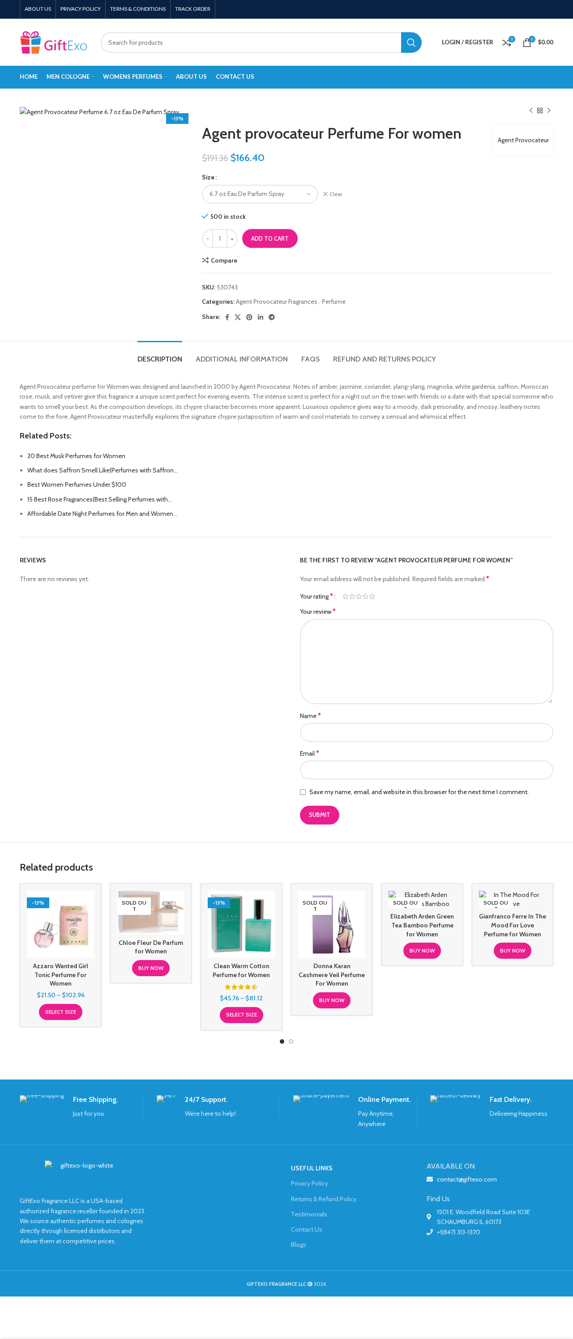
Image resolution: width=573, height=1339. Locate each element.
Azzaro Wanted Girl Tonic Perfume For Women (60, 974)
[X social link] (238, 317)
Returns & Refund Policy (323, 1199)
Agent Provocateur (523, 140)
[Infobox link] (81, 1107)
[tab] (159, 354)
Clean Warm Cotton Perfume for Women (241, 970)
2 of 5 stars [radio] (352, 596)
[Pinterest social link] (249, 317)
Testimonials (309, 1214)
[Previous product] (530, 110)
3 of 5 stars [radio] (358, 596)
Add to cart (270, 238)
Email (309, 753)
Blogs (298, 1245)
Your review (318, 611)
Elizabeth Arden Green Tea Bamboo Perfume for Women (422, 925)
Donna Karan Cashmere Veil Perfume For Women (332, 974)
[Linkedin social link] (260, 317)
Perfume (334, 302)
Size (208, 177)
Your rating (316, 596)
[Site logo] (53, 42)
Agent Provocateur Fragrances (276, 302)
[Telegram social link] (272, 317)
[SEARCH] (411, 42)
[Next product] (548, 110)
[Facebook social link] (227, 317)
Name (310, 715)
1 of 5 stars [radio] (345, 596)
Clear (335, 194)
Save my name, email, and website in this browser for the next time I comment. (419, 792)
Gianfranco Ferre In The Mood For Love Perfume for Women (512, 925)
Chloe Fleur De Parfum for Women (151, 947)
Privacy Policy (309, 1183)
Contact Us (306, 1229)
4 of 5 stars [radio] (365, 596)
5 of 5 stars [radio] (372, 596)
